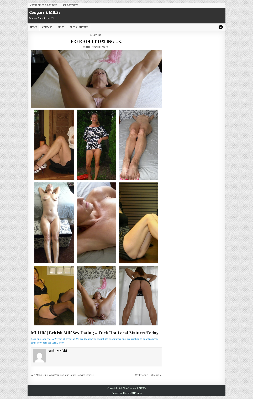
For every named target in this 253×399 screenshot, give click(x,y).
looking (88, 339)
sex (106, 339)
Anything (97, 35)
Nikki (88, 47)
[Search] (221, 27)
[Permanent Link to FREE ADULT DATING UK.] (96, 79)
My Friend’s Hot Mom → (148, 375)
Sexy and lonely (40, 339)
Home (33, 27)
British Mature (79, 27)
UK (77, 339)
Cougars (47, 27)
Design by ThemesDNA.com (127, 393)
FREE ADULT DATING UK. (96, 41)
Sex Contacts (70, 5)
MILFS (52, 339)
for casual (98, 339)
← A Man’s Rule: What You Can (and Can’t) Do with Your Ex (62, 375)
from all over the (66, 339)
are (81, 339)
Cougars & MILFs (44, 12)
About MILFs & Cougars (43, 5)
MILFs (61, 27)
